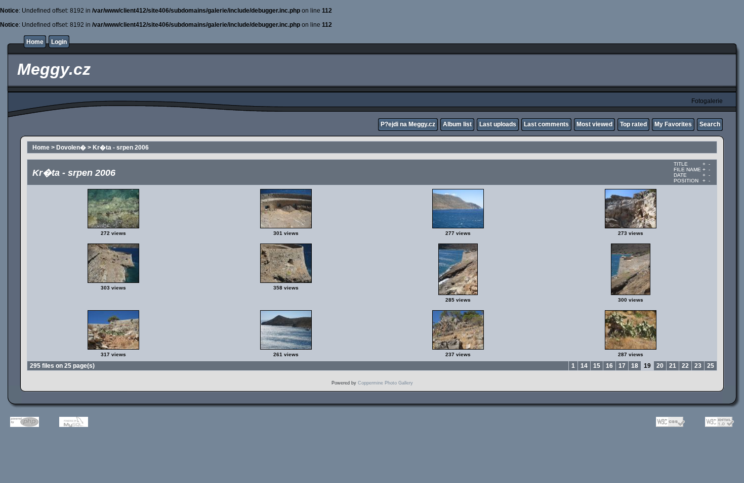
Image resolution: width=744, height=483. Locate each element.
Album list (457, 124)
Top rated (633, 124)
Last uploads (497, 124)
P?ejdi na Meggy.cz (408, 124)
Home (35, 41)
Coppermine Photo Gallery (385, 382)
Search (709, 124)
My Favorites (673, 124)
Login (59, 41)
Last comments (546, 124)
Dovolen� (71, 147)
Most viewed (594, 124)
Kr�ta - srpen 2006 (121, 147)
